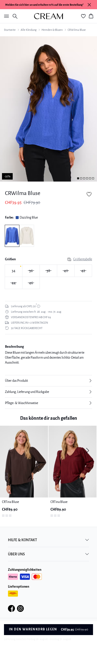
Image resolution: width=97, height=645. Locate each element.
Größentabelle (82, 259)
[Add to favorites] (89, 194)
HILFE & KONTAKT (22, 540)
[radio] (13, 271)
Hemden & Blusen (52, 29)
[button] (48, 380)
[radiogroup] (48, 277)
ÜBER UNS (16, 554)
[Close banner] (89, 4)
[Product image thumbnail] (78, 178)
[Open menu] (5, 16)
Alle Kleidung (29, 29)
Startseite (10, 29)
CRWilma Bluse (77, 29)
